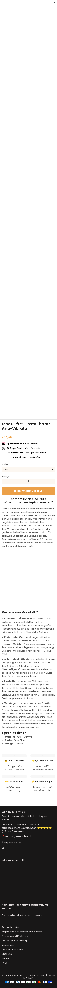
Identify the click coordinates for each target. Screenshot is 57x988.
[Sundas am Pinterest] (3, 848)
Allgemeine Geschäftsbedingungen (22, 931)
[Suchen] (3, 4)
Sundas (22, 975)
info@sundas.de (11, 842)
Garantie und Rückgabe (15, 936)
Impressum (8, 945)
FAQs (4, 962)
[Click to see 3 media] (24, 405)
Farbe (5, 464)
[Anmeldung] (52, 4)
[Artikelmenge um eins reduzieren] (4, 481)
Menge (6, 476)
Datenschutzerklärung (14, 940)
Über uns (7, 953)
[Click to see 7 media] (5, 412)
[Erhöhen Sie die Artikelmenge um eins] (52, 481)
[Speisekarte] (2, 4)
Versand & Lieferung (13, 949)
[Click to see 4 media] (33, 405)
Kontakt (6, 958)
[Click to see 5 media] (42, 405)
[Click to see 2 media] (15, 405)
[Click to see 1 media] (5, 405)
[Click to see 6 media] (51, 405)
